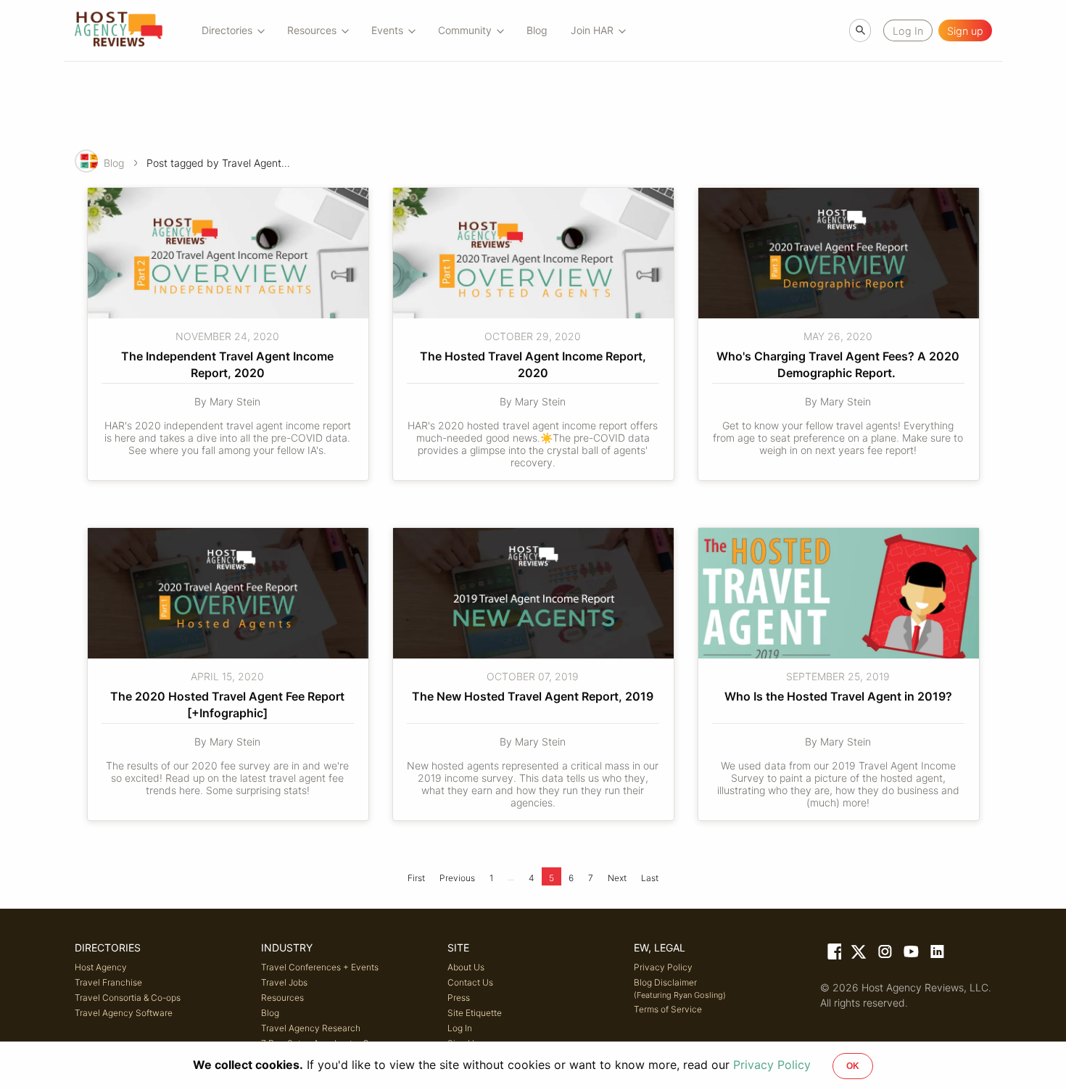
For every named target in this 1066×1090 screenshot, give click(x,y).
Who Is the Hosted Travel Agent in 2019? (838, 696)
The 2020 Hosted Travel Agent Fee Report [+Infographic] (228, 704)
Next (617, 877)
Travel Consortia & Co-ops (128, 997)
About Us (465, 967)
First (416, 877)
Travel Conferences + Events (320, 967)
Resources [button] (311, 30)
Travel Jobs (284, 982)
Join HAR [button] (592, 30)
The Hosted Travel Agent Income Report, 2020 (534, 364)
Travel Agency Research (310, 1028)
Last (649, 877)
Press (458, 997)
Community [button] (465, 30)
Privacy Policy (663, 967)
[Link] (833, 954)
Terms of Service (668, 1009)
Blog (537, 30)
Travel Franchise (108, 982)
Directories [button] (227, 30)
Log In (459, 1028)
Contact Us (470, 982)
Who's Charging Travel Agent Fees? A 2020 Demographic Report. (839, 364)
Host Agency (101, 967)
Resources (282, 997)
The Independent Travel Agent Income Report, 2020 (228, 364)
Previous (457, 877)
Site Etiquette (474, 1012)
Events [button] (387, 30)
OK (852, 1066)
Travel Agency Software (124, 1012)
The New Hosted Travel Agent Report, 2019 (532, 696)
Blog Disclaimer (680, 988)
